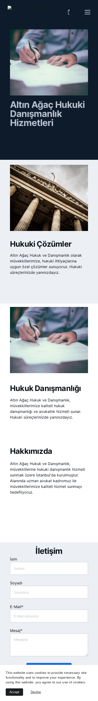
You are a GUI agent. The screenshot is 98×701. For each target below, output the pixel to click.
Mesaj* (16, 630)
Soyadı (16, 583)
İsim (13, 559)
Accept (14, 692)
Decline (36, 692)
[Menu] (87, 12)
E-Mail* (16, 606)
